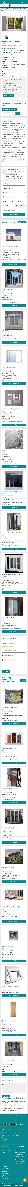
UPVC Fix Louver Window (10, 246)
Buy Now (17, 113)
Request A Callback (14, 1115)
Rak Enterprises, (6, 380)
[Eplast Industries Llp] (6, 80)
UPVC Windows (16, 8)
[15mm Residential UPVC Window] (14, 480)
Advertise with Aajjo (20, 1152)
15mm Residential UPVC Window (12, 491)
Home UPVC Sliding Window (11, 409)
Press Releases (16, 1132)
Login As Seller (18, 1163)
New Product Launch (20, 1159)
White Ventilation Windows (10, 986)
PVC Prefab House (8, 867)
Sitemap (4, 1133)
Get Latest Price (21, 46)
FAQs (3, 43)
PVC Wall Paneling (8, 946)
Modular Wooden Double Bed (11, 907)
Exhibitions (4, 1141)
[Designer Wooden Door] (14, 737)
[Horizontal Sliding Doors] (14, 817)
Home (2, 8)
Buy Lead (17, 1150)
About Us (4, 1132)
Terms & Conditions (7, 1150)
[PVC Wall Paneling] (14, 935)
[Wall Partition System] (14, 1049)
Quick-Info (4, 1139)
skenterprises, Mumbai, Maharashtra (11, 628)
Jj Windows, (5, 589)
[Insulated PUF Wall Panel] (14, 696)
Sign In (24, 2)
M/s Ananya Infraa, (7, 504)
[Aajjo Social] (16, 1124)
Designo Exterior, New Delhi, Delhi (11, 463)
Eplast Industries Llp (15, 79)
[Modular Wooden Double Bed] (14, 896)
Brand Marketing (19, 1158)
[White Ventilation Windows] (14, 975)
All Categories (16, 1135)
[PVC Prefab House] (14, 856)
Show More (22, 222)
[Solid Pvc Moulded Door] (14, 777)
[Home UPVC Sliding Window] (14, 398)
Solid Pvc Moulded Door (9, 788)
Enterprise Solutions (20, 1161)
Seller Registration (19, 1149)
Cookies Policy (5, 1149)
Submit (6, 671)
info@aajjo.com (5, 1173)
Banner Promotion (19, 1156)
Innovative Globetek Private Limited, (11, 545)
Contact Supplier (15, 264)
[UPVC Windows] (14, 278)
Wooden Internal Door (9, 1021)
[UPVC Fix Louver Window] (14, 235)
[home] (14, 1120)
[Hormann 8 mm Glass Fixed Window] (14, 522)
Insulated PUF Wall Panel (10, 707)
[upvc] (14, 439)
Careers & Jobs (16, 1133)
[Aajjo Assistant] (25, 1180)
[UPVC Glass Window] (14, 356)
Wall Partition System (8, 1060)
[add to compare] (22, 113)
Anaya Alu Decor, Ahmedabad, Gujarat (12, 421)
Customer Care (5, 1135)
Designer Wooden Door (9, 748)
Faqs (3, 1142)
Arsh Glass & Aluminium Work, (10, 339)
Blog (3, 1137)
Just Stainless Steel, (7, 299)
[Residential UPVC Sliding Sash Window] (14, 563)
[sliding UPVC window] (14, 606)
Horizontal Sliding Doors (9, 828)
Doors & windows (8, 8)
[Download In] (5, 1124)
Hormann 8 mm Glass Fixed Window (13, 533)
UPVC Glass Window (8, 367)
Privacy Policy (5, 1152)
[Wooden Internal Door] (14, 1010)
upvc (3, 450)
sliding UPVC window (9, 617)
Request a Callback (9, 109)
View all (23, 680)
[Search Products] (10, 6)
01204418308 (5, 1168)
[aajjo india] (6, 2)
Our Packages (18, 1154)
